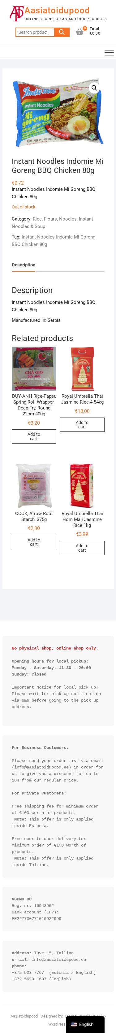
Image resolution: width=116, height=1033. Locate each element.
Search (62, 32)
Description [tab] (23, 265)
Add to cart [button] (34, 436)
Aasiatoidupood (57, 10)
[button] (94, 88)
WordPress (58, 1024)
